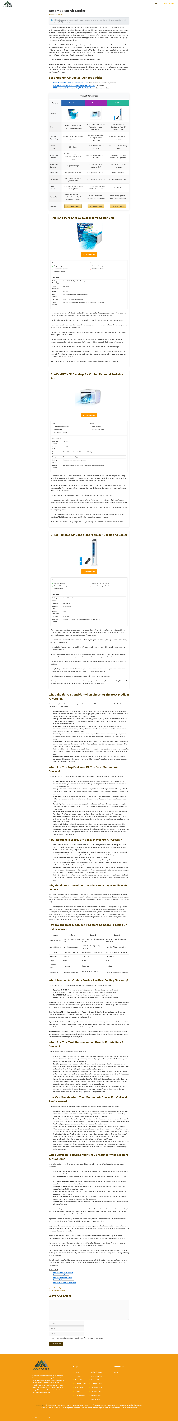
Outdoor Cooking (96, 1387)
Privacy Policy (79, 1380)
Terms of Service (80, 1383)
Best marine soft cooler (61, 1275)
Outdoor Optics (95, 1395)
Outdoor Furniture (96, 1391)
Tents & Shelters (80, 1395)
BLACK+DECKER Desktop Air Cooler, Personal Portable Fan (74, 85)
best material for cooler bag (58, 1290)
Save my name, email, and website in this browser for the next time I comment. (77, 1338)
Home (156, 3)
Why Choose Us (80, 1387)
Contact (77, 1391)
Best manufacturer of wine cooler (64, 1282)
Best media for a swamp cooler (63, 1280)
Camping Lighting (96, 1376)
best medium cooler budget (58, 1289)
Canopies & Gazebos (97, 1380)
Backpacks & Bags (96, 1372)
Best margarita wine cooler (62, 1277)
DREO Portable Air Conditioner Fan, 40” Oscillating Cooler (74, 88)
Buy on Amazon (74, 206)
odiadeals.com (41, 1405)
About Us (78, 1376)
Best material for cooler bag (63, 1272)
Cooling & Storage (167, 3)
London (116, 1372)
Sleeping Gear (95, 1399)
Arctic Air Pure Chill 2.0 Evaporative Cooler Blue (70, 83)
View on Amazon (89, 254)
